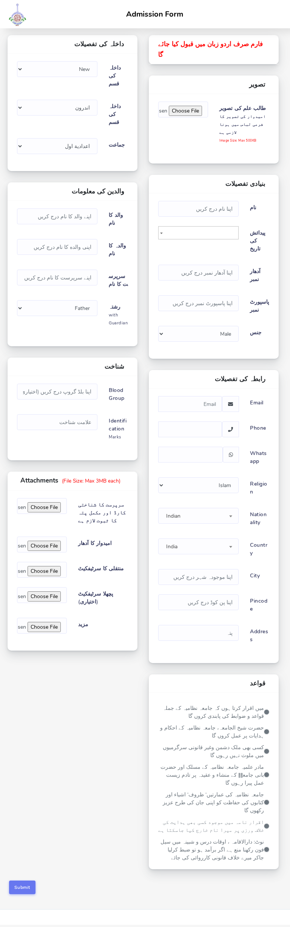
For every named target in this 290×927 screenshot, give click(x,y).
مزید (83, 624)
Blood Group (117, 394)
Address (259, 635)
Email (257, 402)
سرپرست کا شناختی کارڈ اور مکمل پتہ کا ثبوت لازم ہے (102, 512)
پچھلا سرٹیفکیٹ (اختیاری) (95, 597)
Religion (258, 487)
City (255, 575)
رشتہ (118, 314)
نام (253, 207)
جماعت (117, 144)
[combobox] (198, 516)
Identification (117, 428)
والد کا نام (116, 219)
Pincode (258, 604)
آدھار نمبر (255, 275)
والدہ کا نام (117, 249)
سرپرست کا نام (118, 280)
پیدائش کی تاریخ (257, 240)
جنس (256, 332)
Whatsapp (258, 457)
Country (258, 549)
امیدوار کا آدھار (95, 543)
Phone (258, 428)
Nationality (258, 518)
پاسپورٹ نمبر (259, 305)
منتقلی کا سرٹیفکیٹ (101, 568)
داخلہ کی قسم (115, 75)
